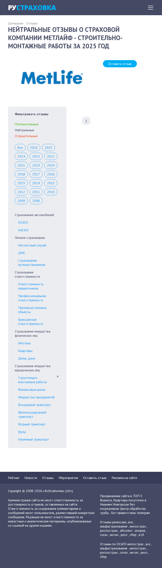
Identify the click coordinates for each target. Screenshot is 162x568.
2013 (51, 183)
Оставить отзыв (120, 64)
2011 (36, 192)
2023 (36, 156)
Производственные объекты (32, 310)
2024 (21, 156)
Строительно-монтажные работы (32, 380)
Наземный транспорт (33, 439)
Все (20, 147)
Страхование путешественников (31, 262)
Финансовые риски (31, 389)
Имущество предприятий (36, 397)
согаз (104, 535)
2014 (36, 183)
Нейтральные (24, 130)
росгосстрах (109, 530)
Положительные (27, 124)
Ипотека (24, 343)
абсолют (126, 530)
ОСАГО (23, 222)
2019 (51, 165)
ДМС (21, 253)
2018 (21, 174)
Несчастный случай (32, 245)
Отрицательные (26, 136)
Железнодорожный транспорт (32, 414)
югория (140, 530)
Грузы (22, 432)
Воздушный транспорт (34, 405)
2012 (21, 192)
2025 (48, 147)
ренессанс (119, 522)
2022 (51, 156)
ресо (124, 535)
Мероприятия (68, 478)
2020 (36, 165)
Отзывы (32, 23)
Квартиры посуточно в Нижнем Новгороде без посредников (123, 504)
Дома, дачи (26, 358)
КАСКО (23, 230)
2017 (36, 174)
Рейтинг (13, 478)
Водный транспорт (32, 424)
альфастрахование (113, 526)
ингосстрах (138, 526)
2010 (51, 192)
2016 (51, 174)
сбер (133, 535)
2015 (21, 183)
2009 (21, 201)
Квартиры (25, 351)
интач (114, 535)
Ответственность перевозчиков (31, 286)
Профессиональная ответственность (32, 298)
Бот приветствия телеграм (130, 513)
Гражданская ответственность (30, 321)
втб (141, 535)
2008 (36, 201)
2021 (21, 165)
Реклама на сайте (124, 478)
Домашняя (15, 23)
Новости (30, 478)
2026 (34, 147)
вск (130, 522)
